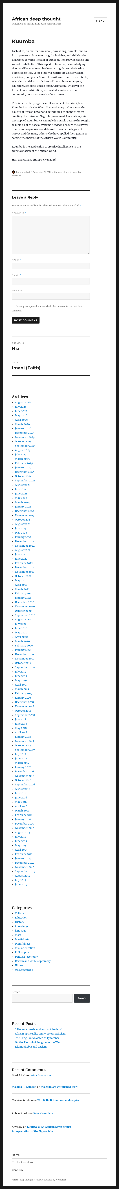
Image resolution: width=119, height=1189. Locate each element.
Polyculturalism (43, 1113)
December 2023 (24, 510)
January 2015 (23, 858)
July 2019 (20, 671)
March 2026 (22, 424)
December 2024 (24, 471)
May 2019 (21, 680)
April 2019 (21, 684)
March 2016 (22, 810)
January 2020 (23, 649)
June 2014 (21, 884)
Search (16, 992)
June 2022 (21, 558)
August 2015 (22, 832)
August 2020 (23, 619)
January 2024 (23, 506)
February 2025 (24, 463)
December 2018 (24, 702)
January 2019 (23, 697)
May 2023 (21, 532)
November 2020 (25, 606)
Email (16, 275)
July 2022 (20, 554)
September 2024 (25, 480)
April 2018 (21, 732)
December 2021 (24, 567)
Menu (100, 20)
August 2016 (22, 788)
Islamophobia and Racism (31, 1046)
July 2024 (20, 489)
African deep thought (36, 19)
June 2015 (21, 841)
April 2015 (21, 849)
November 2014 (24, 867)
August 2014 (22, 875)
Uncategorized (24, 969)
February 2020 (24, 645)
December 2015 (24, 823)
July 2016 (20, 793)
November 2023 (25, 515)
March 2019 (22, 689)
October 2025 (23, 441)
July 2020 (20, 623)
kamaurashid (23, 172)
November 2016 (24, 775)
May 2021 (21, 580)
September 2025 (25, 445)
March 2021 (22, 589)
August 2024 (23, 484)
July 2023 (20, 528)
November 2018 (24, 706)
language (20, 930)
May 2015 (21, 845)
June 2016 (21, 797)
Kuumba (76, 172)
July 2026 (21, 406)
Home (16, 1154)
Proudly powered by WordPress (51, 1179)
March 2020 (22, 641)
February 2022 (24, 563)
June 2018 (21, 723)
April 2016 (21, 806)
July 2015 (20, 836)
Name (16, 260)
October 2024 (23, 476)
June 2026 (21, 411)
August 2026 (23, 402)
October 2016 (23, 780)
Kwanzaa (16, 175)
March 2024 (22, 502)
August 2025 (23, 450)
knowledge (22, 926)
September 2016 (25, 784)
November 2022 (25, 545)
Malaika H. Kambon (24, 1086)
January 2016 (23, 819)
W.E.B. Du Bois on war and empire (58, 1100)
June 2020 (21, 628)
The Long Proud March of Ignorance (37, 1037)
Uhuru (66, 172)
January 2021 (23, 597)
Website (17, 290)
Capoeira (17, 1170)
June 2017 (21, 758)
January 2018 (23, 736)
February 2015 (23, 854)
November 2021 (24, 571)
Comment (19, 213)
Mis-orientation (25, 948)
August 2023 (22, 523)
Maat (18, 934)
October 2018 (23, 710)
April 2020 (21, 636)
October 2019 (23, 662)
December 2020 (24, 602)
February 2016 (24, 814)
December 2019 (24, 654)
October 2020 (23, 610)
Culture (58, 172)
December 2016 (24, 771)
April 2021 (21, 584)
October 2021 (23, 576)
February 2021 (23, 593)
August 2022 (23, 550)
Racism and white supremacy (33, 961)
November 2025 (25, 437)
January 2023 (23, 537)
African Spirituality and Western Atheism (40, 1033)
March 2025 (22, 458)
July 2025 (20, 454)
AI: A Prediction (41, 1075)
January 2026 (23, 428)
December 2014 (24, 862)
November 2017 (24, 741)
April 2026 (21, 419)
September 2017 (25, 749)
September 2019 (25, 667)
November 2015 (24, 827)
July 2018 (20, 719)
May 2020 (21, 632)
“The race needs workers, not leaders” (38, 1029)
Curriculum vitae (22, 1162)
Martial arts (22, 939)
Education (21, 917)
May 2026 (21, 415)
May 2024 (21, 497)
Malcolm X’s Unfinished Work (59, 1086)
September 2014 (25, 871)
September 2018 (25, 715)
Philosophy (22, 952)
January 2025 (23, 467)
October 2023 (23, 519)
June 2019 (21, 675)
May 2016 (21, 801)
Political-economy (26, 956)
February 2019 (24, 693)
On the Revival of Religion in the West (38, 1042)
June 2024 (21, 493)
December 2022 (24, 541)
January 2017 (23, 767)
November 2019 (24, 658)
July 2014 (20, 880)
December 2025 (24, 432)
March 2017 (22, 762)
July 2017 (20, 754)
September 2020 (25, 615)
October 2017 (23, 745)
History (19, 921)
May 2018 (21, 728)
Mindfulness (22, 943)
